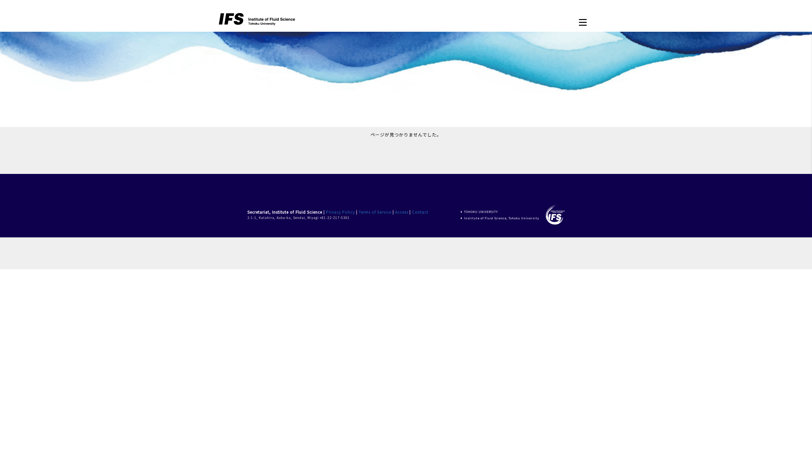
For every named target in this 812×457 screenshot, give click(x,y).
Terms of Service (375, 212)
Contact (420, 212)
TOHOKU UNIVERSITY (481, 212)
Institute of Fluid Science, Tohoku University (501, 218)
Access (401, 212)
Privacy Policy (340, 212)
